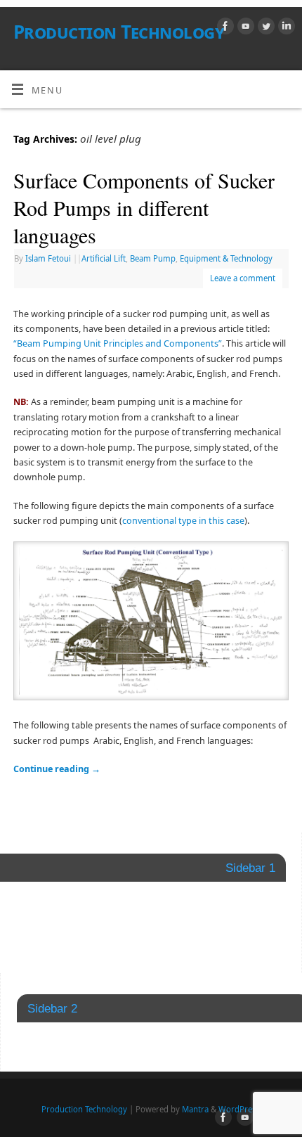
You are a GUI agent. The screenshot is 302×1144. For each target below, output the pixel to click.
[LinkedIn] (285, 28)
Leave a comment (242, 278)
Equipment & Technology (226, 258)
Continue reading (56, 769)
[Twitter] (264, 28)
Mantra (195, 1109)
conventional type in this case (183, 521)
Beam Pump (153, 258)
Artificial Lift (103, 258)
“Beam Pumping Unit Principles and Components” (117, 343)
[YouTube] (244, 28)
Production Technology (118, 31)
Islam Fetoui (48, 258)
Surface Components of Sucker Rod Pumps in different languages (144, 207)
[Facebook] (224, 28)
